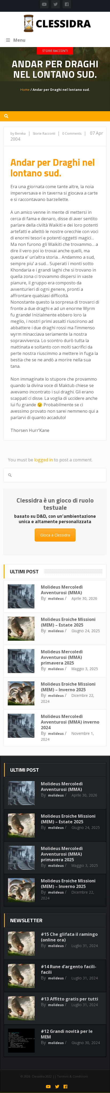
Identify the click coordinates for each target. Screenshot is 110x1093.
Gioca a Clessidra (55, 535)
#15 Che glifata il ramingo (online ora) (69, 937)
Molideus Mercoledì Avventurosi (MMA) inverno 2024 (70, 722)
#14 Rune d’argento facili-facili (68, 969)
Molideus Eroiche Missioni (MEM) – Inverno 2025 (68, 687)
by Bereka (18, 133)
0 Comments (71, 133)
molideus (56, 598)
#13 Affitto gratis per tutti (69, 999)
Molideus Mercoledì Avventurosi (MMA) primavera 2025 (62, 657)
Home (25, 89)
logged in (43, 460)
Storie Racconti (55, 51)
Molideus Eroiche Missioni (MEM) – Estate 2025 (68, 622)
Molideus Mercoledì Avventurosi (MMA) (62, 590)
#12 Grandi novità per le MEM (67, 1034)
